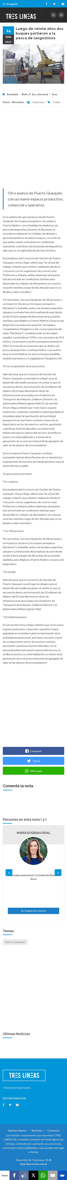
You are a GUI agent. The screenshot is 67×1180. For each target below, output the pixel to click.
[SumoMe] (62, 1175)
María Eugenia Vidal (33, 833)
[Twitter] (56, 3)
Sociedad (12, 94)
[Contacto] (63, 3)
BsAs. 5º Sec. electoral (35, 94)
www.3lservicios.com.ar (33, 1163)
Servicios (37, 1130)
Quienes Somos (17, 1130)
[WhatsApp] (43, 1175)
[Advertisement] (33, 149)
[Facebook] (48, 3)
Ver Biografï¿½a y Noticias (33, 910)
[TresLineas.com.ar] (21, 14)
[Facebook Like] (24, 1175)
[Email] (52, 1175)
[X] (33, 1175)
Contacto (53, 1130)
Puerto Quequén (15, 942)
